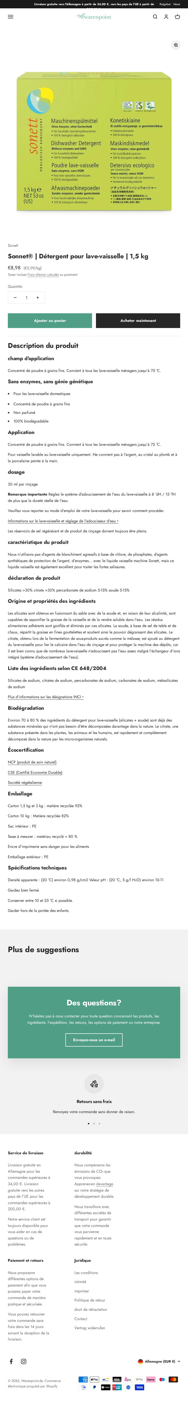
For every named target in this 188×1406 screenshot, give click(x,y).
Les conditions (86, 1272)
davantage (104, 1184)
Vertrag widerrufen (89, 1328)
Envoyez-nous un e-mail (94, 1040)
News (176, 4)
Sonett (13, 245)
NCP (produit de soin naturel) (32, 762)
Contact (80, 1319)
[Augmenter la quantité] (38, 297)
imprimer (81, 1291)
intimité (80, 1282)
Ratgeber (165, 4)
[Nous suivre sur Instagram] (23, 1361)
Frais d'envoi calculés (43, 274)
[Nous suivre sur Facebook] (11, 1361)
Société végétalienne (25, 782)
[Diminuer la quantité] (15, 297)
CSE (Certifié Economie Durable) (35, 772)
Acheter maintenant (138, 320)
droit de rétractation (90, 1309)
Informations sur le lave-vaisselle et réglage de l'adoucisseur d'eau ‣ (63, 521)
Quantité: (15, 286)
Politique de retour (89, 1300)
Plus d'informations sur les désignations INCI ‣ (46, 697)
